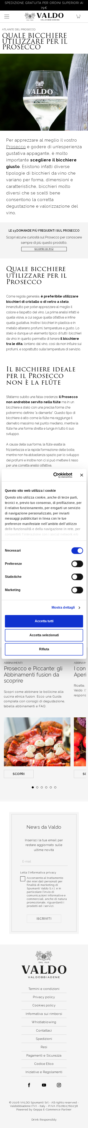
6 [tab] (55, 787)
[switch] (77, 563)
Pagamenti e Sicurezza (44, 1055)
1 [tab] (33, 787)
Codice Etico (44, 1063)
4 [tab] (46, 787)
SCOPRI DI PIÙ (43, 249)
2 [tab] (37, 787)
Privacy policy (44, 997)
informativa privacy (43, 872)
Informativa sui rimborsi (44, 1013)
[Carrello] (80, 16)
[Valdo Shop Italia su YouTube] (44, 1085)
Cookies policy (44, 1005)
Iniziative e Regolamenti (44, 1072)
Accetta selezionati (44, 635)
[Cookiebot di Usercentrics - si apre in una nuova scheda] (54, 475)
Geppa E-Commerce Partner (52, 1109)
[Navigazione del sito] (6, 16)
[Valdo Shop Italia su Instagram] (59, 1085)
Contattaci (44, 1030)
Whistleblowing (44, 1022)
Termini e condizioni (44, 989)
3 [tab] (42, 787)
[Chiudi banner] (81, 475)
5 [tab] (51, 787)
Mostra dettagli (63, 607)
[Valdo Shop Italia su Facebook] (29, 1085)
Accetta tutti (44, 621)
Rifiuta (44, 649)
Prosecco (16, 146)
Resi (44, 1047)
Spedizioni (44, 1038)
